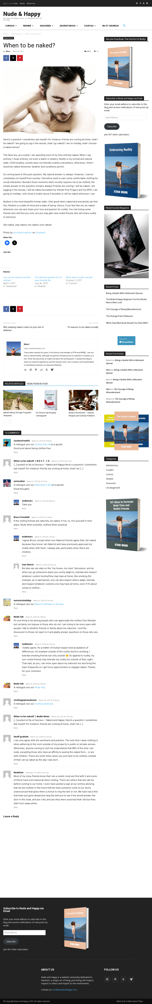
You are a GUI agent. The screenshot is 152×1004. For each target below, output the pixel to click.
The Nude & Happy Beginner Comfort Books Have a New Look (126, 301)
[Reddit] (42, 370)
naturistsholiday (22, 600)
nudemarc (27, 500)
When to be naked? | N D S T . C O (32, 460)
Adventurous (16, 34)
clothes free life (43, 444)
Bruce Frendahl (22, 517)
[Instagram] (137, 3)
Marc (8, 51)
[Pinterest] (140, 3)
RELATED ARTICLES (14, 384)
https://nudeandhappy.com (34, 348)
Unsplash (40, 232)
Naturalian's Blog (43, 484)
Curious (109, 474)
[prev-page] (5, 421)
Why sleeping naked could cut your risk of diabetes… (23, 329)
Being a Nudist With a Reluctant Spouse (124, 293)
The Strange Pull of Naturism (119, 316)
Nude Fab (19, 616)
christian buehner (22, 232)
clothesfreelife (22, 440)
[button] (124, 25)
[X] (143, 3)
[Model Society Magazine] (126, 277)
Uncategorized (113, 487)
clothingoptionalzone (25, 700)
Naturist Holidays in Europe (49, 604)
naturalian (19, 481)
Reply (16, 452)
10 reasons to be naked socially (82, 327)
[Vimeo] (147, 3)
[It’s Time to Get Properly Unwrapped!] (50, 400)
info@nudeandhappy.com (65, 989)
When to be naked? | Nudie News (31, 716)
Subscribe (112, 126)
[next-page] (10, 421)
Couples (110, 469)
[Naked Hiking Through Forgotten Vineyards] (18, 400)
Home (5, 34)
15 (97, 51)
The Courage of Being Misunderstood (123, 309)
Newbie (109, 478)
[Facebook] (6, 58)
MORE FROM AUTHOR (37, 384)
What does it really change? (79, 277)
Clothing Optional (44, 703)
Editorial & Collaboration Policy (130, 1001)
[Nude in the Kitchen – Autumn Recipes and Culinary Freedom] (83, 400)
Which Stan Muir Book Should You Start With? (127, 323)
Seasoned (110, 483)
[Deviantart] (26, 370)
